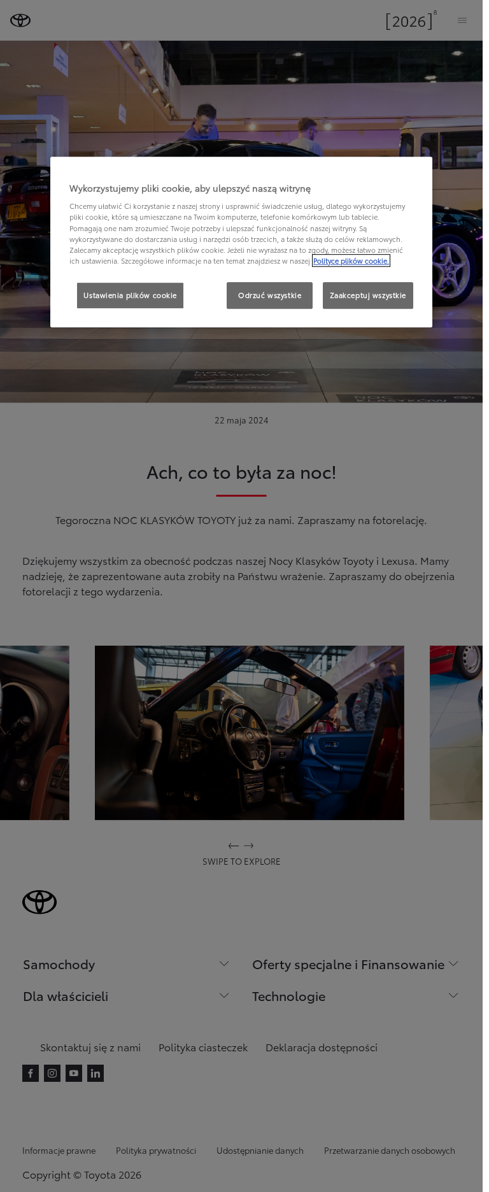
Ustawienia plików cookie (130, 295)
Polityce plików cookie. (351, 260)
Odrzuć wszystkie (269, 295)
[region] (241, 242)
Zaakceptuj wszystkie (368, 295)
